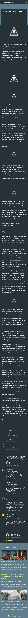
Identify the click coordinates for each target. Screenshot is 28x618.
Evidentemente (8, 2)
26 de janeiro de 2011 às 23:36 (13, 537)
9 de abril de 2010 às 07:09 (12, 478)
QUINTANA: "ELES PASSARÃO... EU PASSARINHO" (12, 601)
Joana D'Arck (9, 445)
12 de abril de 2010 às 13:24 (13, 493)
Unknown (8, 514)
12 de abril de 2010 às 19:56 (13, 510)
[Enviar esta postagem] (2, 420)
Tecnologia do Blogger (15, 616)
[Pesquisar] (26, 2)
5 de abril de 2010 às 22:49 (12, 441)
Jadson (8, 469)
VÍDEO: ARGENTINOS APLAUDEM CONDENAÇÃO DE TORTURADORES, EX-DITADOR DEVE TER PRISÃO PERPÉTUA (12, 576)
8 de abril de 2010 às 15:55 (12, 449)
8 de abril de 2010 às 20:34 (12, 465)
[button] (2, 16)
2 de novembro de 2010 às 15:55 (14, 527)
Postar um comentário (7, 540)
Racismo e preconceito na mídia (8, 561)
